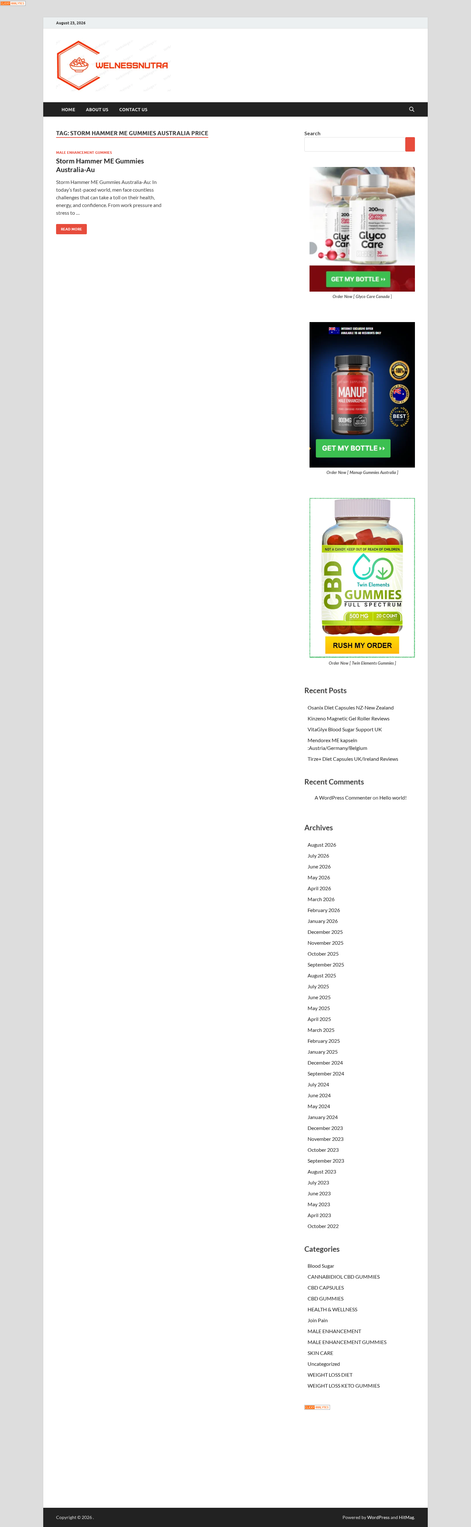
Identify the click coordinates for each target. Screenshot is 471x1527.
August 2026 (322, 845)
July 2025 (318, 986)
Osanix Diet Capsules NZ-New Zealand (351, 707)
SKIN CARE (320, 1353)
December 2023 (325, 1128)
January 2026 (323, 921)
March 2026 (321, 899)
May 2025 (319, 1008)
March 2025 (321, 1030)
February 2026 (324, 910)
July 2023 (318, 1182)
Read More (69, 227)
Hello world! (393, 797)
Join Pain (318, 1320)
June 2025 (319, 997)
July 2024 (318, 1084)
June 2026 (319, 866)
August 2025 (322, 975)
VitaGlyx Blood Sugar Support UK (345, 729)
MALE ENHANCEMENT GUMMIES (84, 152)
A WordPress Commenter (343, 797)
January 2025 (323, 1052)
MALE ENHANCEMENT (334, 1331)
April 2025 (319, 1019)
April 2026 (319, 888)
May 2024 (319, 1106)
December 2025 (325, 932)
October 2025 (323, 953)
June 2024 (319, 1095)
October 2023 (323, 1150)
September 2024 (326, 1073)
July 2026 (318, 855)
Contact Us (133, 109)
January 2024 (323, 1117)
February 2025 (324, 1041)
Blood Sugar (321, 1266)
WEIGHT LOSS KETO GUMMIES (344, 1385)
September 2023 (326, 1161)
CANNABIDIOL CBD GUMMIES (344, 1277)
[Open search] (412, 109)
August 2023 (322, 1171)
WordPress (378, 1517)
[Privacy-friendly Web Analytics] (13, 4)
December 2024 (325, 1062)
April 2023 (319, 1215)
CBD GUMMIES (325, 1298)
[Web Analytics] (317, 1408)
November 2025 (325, 943)
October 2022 (323, 1226)
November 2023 (325, 1139)
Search (312, 133)
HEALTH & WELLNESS (332, 1309)
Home (68, 109)
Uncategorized (324, 1364)
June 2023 (319, 1193)
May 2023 (319, 1204)
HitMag (406, 1517)
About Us (97, 109)
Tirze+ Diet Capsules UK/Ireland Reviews (353, 759)
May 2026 (319, 877)
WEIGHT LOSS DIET (330, 1375)
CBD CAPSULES (326, 1287)
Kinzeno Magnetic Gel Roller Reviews (349, 718)
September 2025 (326, 964)
